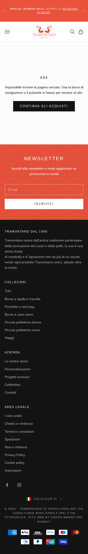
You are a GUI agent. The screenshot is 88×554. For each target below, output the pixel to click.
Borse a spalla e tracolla (22, 299)
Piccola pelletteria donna (23, 322)
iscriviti (44, 204)
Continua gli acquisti (44, 106)
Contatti (10, 392)
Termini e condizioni (19, 431)
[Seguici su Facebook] (7, 485)
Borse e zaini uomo (19, 314)
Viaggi (9, 338)
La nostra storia (16, 361)
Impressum (13, 470)
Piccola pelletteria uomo (22, 330)
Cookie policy (14, 462)
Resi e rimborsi (16, 447)
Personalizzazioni (18, 369)
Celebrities (12, 385)
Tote (8, 291)
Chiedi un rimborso (19, 423)
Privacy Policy (15, 455)
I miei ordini (13, 416)
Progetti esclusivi (17, 377)
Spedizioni (12, 439)
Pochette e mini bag (19, 307)
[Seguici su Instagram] (19, 485)
